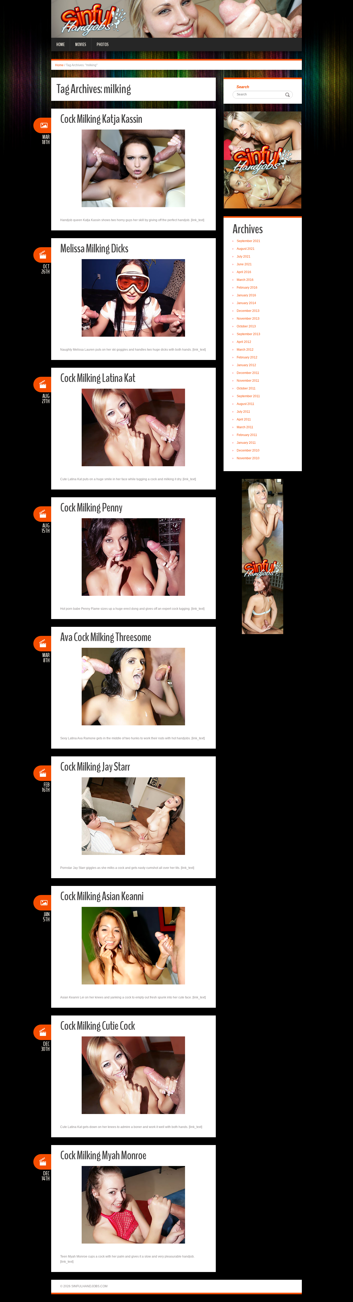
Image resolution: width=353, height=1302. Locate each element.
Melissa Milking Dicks (94, 249)
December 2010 (248, 450)
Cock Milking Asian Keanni (101, 896)
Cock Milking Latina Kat (97, 378)
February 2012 (247, 357)
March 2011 (245, 427)
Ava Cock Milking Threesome (105, 637)
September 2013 (248, 334)
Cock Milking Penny (91, 508)
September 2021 (248, 241)
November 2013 (248, 318)
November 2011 (248, 380)
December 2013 (248, 311)
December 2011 (248, 373)
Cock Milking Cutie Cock (97, 1026)
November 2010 (248, 458)
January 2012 (246, 365)
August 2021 (246, 249)
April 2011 (244, 419)
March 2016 (245, 280)
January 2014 (246, 303)
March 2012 (245, 349)
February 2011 (247, 435)
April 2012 (244, 342)
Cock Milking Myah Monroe (103, 1155)
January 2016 (246, 295)
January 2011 (246, 443)
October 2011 (246, 388)
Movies (80, 44)
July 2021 (243, 256)
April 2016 (244, 272)
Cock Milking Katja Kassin (101, 119)
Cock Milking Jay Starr (95, 767)
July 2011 (243, 411)
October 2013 (246, 326)
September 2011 (248, 396)
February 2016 (247, 287)
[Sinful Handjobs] (176, 18)
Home (60, 44)
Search (242, 87)
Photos (103, 44)
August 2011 (245, 404)
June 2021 (244, 264)
